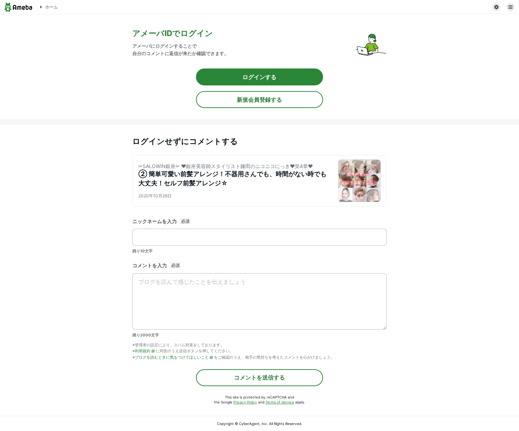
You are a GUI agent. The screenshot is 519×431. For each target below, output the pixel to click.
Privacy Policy (245, 402)
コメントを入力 (149, 265)
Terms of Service (280, 402)
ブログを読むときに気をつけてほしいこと (172, 357)
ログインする (259, 76)
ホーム (51, 7)
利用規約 (142, 350)
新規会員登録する (259, 99)
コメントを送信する (259, 377)
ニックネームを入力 (154, 221)
